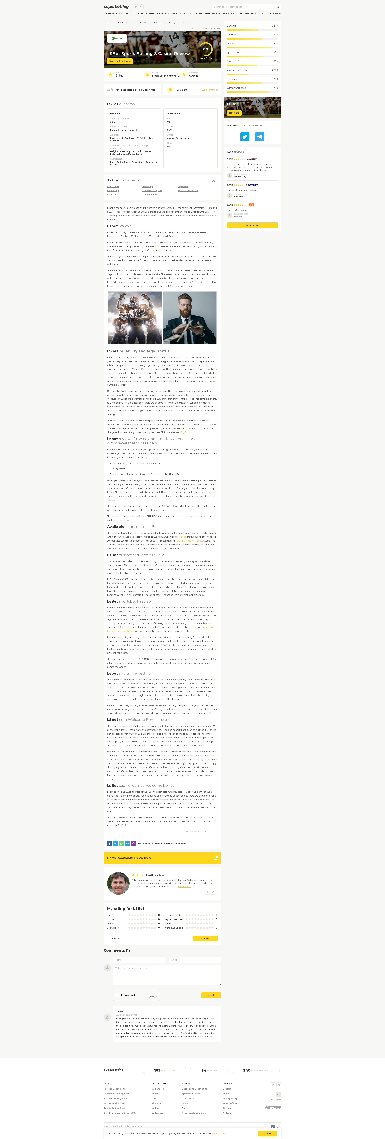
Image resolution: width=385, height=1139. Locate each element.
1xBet (154, 1098)
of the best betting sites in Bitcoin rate (131, 89)
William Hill (158, 1089)
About (265, 13)
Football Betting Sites (115, 1089)
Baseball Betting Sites (115, 1098)
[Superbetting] (116, 7)
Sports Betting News (217, 13)
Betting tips (196, 13)
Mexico (182, 537)
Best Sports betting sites (145, 13)
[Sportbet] (113, 1070)
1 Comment (181, 90)
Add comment (210, 90)
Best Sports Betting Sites (195, 1089)
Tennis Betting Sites (114, 1108)
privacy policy (219, 1133)
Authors (227, 1113)
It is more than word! (237, 210)
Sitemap (227, 1108)
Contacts (275, 13)
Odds (185, 13)
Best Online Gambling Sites (245, 13)
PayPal (184, 432)
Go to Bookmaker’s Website (129, 858)
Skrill (156, 246)
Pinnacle (156, 1103)
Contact (227, 1089)
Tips (184, 1108)
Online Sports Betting (116, 13)
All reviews (252, 225)
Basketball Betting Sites (116, 1093)
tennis (119, 631)
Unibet (155, 1108)
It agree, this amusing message (242, 190)
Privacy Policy (230, 1098)
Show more (184, 886)
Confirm (205, 938)
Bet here (234, 113)
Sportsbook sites (171, 13)
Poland (179, 540)
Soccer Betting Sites (114, 1103)
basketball (128, 631)
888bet (155, 1093)
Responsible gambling (194, 1113)
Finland (198, 540)
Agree (267, 1133)
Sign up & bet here (120, 61)
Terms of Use (230, 1103)
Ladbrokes (157, 1113)
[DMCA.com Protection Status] (273, 1108)
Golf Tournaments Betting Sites (121, 1113)
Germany (189, 540)
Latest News (188, 1098)
